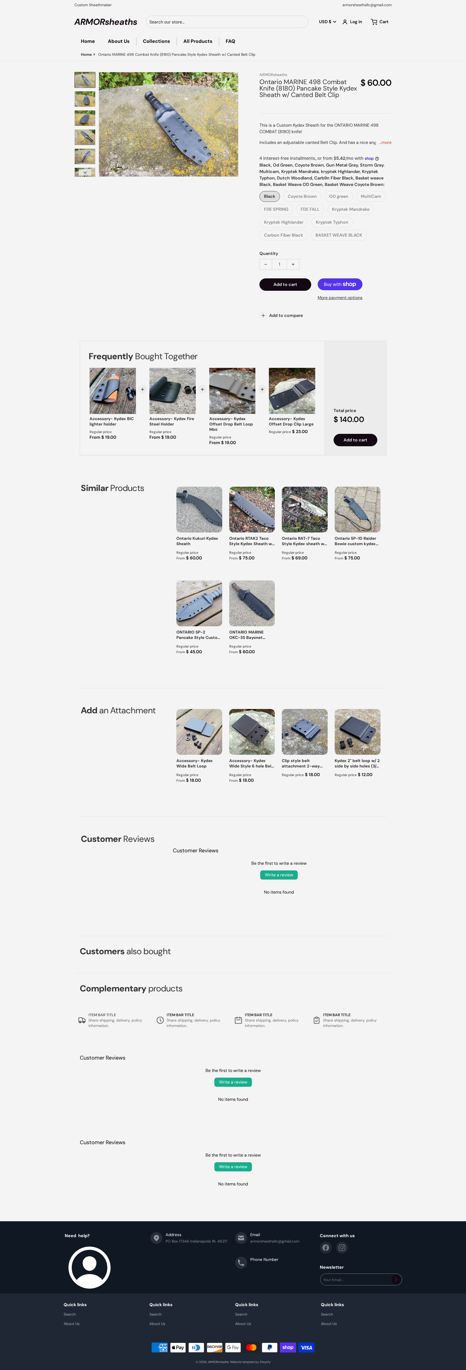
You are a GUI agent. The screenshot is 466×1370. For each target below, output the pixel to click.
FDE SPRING (276, 209)
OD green (338, 196)
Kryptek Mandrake (350, 209)
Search (70, 1314)
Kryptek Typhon (332, 222)
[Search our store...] (302, 22)
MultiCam (371, 196)
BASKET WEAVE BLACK (339, 235)
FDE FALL (310, 209)
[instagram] (342, 1248)
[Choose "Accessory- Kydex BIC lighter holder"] (131, 372)
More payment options (340, 297)
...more (385, 142)
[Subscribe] (396, 1279)
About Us (72, 1323)
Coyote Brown (302, 196)
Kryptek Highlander (283, 222)
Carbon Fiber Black (283, 235)
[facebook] (326, 1248)
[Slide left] (102, 124)
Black (269, 196)
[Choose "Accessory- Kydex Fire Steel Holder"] (191, 372)
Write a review (279, 875)
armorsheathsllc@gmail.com (367, 4)
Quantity (268, 253)
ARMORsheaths (218, 1362)
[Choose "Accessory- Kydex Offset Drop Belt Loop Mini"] (250, 372)
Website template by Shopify (250, 1362)
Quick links (75, 1304)
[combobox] (227, 22)
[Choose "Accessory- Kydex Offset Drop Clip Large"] (310, 372)
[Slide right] (235, 124)
